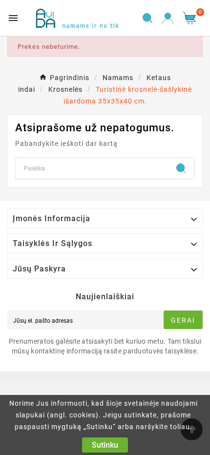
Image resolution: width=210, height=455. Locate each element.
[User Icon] (167, 18)
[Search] (181, 168)
